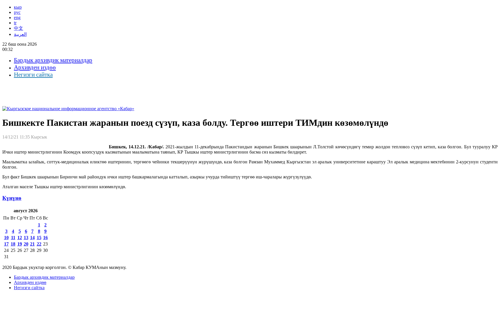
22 (39, 243)
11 (13, 237)
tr (15, 22)
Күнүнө (11, 198)
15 (39, 237)
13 (26, 237)
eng (17, 17)
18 (13, 243)
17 (6, 243)
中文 (18, 28)
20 (26, 243)
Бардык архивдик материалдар (53, 60)
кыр (18, 7)
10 (6, 237)
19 (19, 243)
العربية (20, 34)
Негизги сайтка (33, 74)
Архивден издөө (35, 67)
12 (19, 237)
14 (32, 237)
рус (17, 12)
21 (32, 243)
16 (45, 237)
